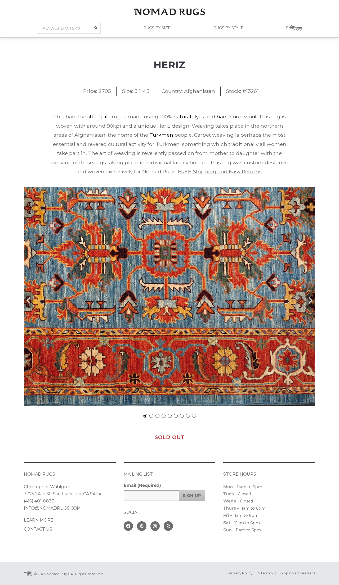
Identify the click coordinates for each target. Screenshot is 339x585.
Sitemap (265, 573)
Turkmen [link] (161, 135)
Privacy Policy (240, 573)
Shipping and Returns (296, 573)
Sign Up (192, 495)
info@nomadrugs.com (52, 508)
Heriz (164, 126)
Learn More (38, 520)
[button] (96, 28)
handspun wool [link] (236, 116)
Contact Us (38, 529)
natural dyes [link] (188, 116)
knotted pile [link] (95, 116)
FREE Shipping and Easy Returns (220, 171)
